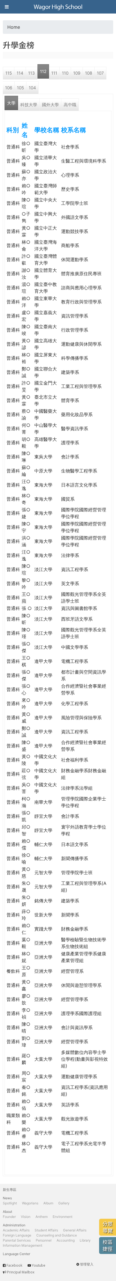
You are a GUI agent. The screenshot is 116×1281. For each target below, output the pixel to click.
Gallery (64, 1203)
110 (65, 73)
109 (76, 73)
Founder (9, 1217)
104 (32, 87)
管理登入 (86, 1264)
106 (8, 87)
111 (54, 73)
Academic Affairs (16, 1230)
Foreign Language (17, 1235)
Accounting (66, 1240)
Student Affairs (46, 1230)
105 (20, 87)
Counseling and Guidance (56, 1235)
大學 (11, 103)
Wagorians (30, 1203)
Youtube (38, 1265)
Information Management (22, 1245)
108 (88, 73)
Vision (25, 1217)
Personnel (44, 1240)
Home (13, 27)
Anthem (41, 1217)
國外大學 (50, 104)
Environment (62, 1217)
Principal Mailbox (20, 1272)
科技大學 (28, 104)
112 (43, 71)
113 (31, 73)
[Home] (58, 7)
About (7, 1211)
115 (8, 73)
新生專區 (9, 1189)
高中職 (70, 104)
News (7, 1198)
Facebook (14, 1265)
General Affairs (74, 1230)
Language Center (16, 1254)
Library (85, 1240)
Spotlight (10, 1203)
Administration (14, 1225)
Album (48, 1203)
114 (20, 73)
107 (100, 73)
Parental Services (17, 1240)
